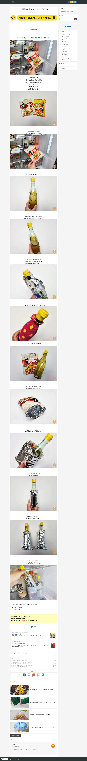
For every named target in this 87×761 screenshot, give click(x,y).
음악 (63, 56)
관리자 (65, 2)
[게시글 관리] (16, 653)
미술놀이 (64, 54)
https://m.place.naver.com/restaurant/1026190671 (21, 632)
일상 (63, 59)
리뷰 (64, 39)
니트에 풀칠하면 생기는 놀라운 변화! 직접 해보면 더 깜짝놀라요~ (21, 662)
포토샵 (65, 49)
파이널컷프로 (66, 48)
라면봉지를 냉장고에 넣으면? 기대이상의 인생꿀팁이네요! (33, 9)
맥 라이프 (65, 43)
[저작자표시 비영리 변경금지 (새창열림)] (25, 653)
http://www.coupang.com (17, 641)
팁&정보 (65, 46)
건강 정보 (65, 53)
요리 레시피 (65, 38)
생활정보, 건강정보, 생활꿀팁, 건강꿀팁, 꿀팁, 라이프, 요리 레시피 (25, 749)
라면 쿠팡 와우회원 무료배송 (18, 643)
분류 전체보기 (65, 34)
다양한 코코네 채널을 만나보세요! (67, 11)
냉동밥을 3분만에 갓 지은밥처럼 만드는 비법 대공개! (19, 666)
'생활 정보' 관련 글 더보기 (15, 735)
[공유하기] (15, 653)
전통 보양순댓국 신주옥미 (18, 634)
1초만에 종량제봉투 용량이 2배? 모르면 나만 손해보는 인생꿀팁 (20, 665)
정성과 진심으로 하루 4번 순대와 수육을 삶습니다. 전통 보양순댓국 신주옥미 (27, 635)
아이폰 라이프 (66, 44)
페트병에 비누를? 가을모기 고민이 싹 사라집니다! (18, 663)
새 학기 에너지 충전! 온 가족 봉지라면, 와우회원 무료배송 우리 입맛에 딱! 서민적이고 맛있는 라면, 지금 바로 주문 (30, 645)
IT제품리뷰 (66, 51)
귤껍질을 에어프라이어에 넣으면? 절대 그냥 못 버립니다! (19, 660)
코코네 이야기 (65, 58)
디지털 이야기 (65, 41)
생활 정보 (30, 12)
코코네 (12, 2)
